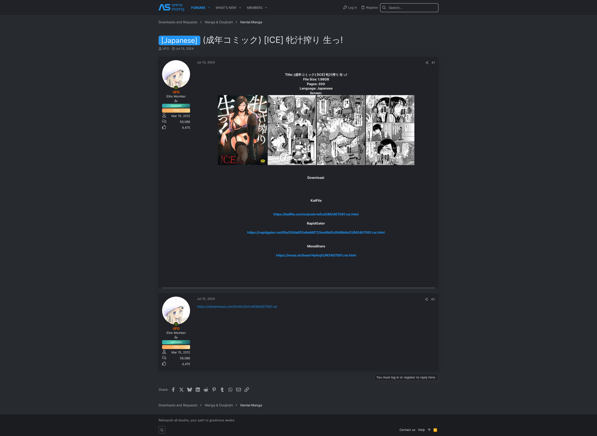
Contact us (407, 430)
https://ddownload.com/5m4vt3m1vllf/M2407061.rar (237, 306)
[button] (209, 7)
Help (421, 430)
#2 (433, 299)
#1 (433, 62)
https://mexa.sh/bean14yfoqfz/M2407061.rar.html (316, 255)
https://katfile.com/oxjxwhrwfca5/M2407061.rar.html (316, 214)
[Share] (427, 62)
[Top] (429, 429)
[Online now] (176, 88)
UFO (166, 48)
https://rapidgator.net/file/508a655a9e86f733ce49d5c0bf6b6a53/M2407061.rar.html (316, 232)
